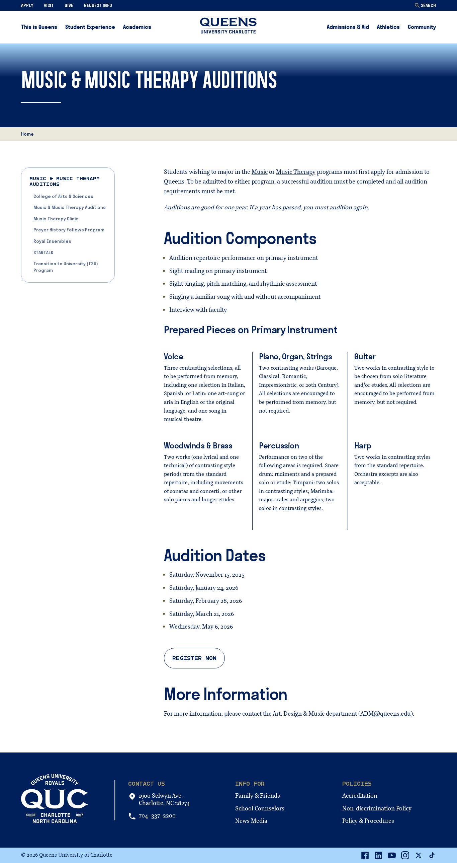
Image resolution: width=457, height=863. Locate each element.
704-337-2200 (157, 815)
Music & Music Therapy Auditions (69, 207)
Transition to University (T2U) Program (65, 267)
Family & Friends (257, 796)
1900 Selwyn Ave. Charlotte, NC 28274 (164, 799)
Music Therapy (295, 172)
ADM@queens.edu (385, 714)
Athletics (388, 26)
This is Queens (39, 26)
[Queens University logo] (228, 26)
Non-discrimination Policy (377, 808)
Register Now (194, 658)
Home (27, 134)
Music (260, 172)
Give (69, 5)
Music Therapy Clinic (56, 219)
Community (422, 26)
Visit (49, 5)
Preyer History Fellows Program (68, 230)
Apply (27, 5)
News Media (251, 821)
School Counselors (259, 808)
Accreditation (359, 796)
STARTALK (43, 252)
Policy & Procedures (368, 821)
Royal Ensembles (52, 241)
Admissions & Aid (348, 26)
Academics (137, 26)
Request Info (98, 5)
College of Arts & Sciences (63, 196)
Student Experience (90, 26)
